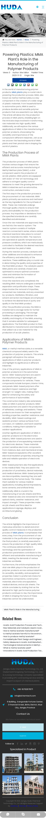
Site (32, 75)
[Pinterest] (39, 743)
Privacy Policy (32, 806)
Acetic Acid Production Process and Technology (23, 625)
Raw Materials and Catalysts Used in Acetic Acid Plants (23, 628)
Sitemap (22, 806)
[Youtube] (30, 743)
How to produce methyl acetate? (18, 636)
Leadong (14, 806)
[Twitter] (26, 743)
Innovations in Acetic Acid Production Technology (23, 650)
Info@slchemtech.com (25, 695)
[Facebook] (18, 743)
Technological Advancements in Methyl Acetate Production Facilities (23, 645)
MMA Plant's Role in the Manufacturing (21, 609)
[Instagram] (35, 743)
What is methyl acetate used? (17, 648)
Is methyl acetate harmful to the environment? (23, 633)
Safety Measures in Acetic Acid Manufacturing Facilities (23, 642)
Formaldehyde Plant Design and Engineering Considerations (23, 639)
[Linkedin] (22, 743)
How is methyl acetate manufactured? (21, 630)
